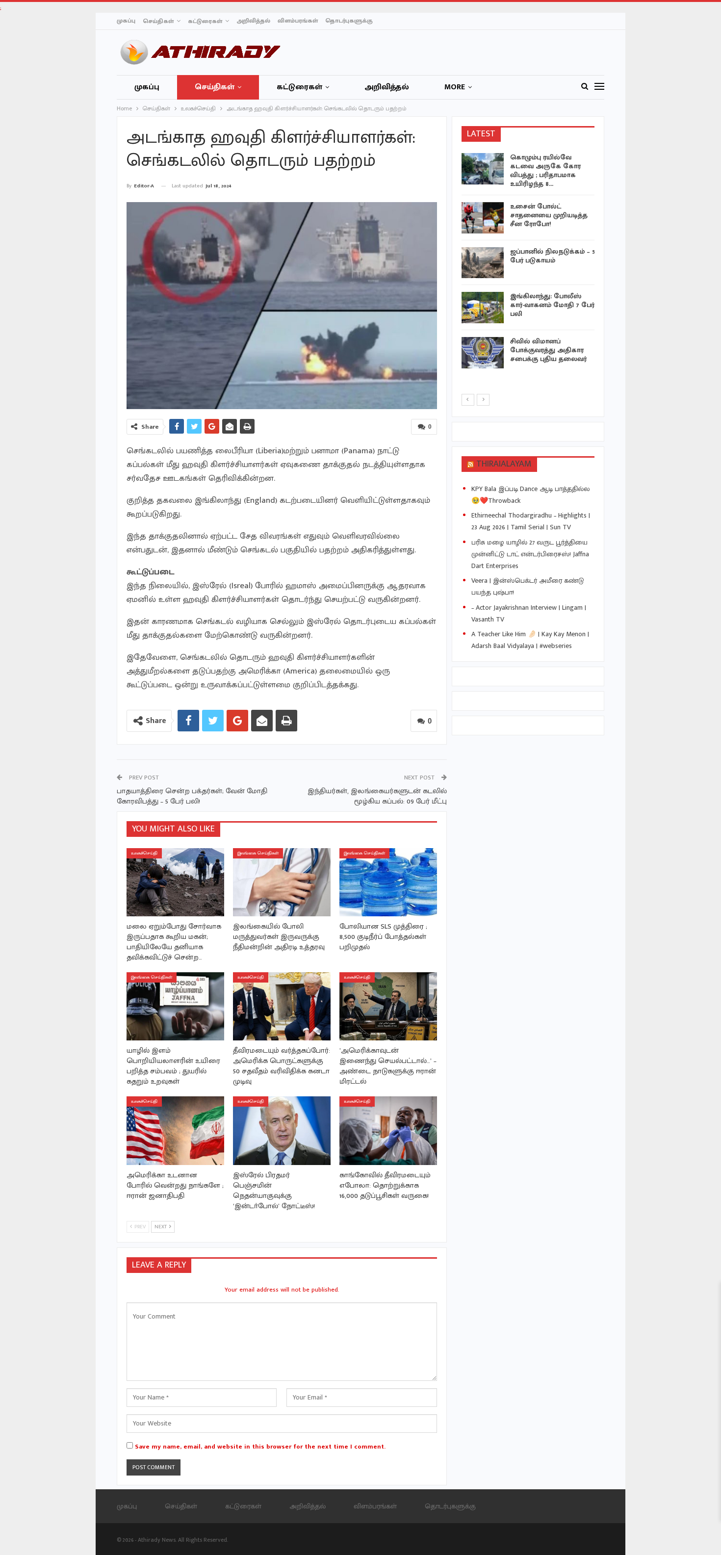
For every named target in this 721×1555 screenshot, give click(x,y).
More (454, 87)
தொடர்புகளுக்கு (349, 21)
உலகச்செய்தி (144, 853)
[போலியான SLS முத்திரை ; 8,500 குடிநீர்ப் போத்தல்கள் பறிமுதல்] (388, 882)
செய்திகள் (158, 21)
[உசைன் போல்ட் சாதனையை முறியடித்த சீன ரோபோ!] (483, 217)
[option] (528, 262)
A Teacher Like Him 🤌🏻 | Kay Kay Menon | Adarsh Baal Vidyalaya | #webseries (530, 639)
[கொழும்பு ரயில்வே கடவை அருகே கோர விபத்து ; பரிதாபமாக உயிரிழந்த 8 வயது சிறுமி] (483, 168)
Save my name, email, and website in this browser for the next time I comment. (260, 1446)
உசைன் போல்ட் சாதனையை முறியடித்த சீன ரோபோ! (549, 215)
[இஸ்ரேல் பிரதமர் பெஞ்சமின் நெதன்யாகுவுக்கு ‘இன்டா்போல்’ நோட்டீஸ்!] (282, 1130)
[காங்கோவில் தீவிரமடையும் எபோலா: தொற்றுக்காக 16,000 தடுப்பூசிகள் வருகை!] (388, 1130)
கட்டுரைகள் (205, 21)
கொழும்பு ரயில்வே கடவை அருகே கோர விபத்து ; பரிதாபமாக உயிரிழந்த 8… (545, 170)
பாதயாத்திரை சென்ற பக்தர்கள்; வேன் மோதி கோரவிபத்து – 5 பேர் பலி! (192, 796)
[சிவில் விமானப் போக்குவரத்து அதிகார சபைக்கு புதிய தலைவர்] (483, 352)
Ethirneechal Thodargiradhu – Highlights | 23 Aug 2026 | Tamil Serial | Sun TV (530, 521)
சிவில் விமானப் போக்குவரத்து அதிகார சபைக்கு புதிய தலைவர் (548, 350)
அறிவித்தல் (253, 21)
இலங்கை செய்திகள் (258, 853)
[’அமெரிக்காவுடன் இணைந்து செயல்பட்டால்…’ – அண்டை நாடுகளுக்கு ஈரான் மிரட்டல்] (388, 1006)
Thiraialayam (504, 464)
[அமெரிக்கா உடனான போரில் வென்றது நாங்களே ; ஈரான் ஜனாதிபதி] (175, 1130)
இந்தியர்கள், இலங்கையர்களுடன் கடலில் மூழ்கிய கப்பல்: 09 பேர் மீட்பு (377, 796)
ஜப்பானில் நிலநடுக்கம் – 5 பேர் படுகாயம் (552, 256)
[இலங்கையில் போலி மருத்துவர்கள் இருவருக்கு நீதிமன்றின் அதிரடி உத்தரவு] (282, 882)
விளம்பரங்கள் (298, 21)
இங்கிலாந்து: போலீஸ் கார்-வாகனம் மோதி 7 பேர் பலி (552, 304)
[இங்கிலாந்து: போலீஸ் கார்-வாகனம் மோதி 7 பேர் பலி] (483, 307)
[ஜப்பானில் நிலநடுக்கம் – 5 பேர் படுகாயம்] (483, 263)
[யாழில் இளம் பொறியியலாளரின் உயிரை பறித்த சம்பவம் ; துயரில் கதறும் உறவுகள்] (175, 1006)
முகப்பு (126, 21)
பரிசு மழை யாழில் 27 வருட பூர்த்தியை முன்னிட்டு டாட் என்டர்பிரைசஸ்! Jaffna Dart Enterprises (530, 554)
